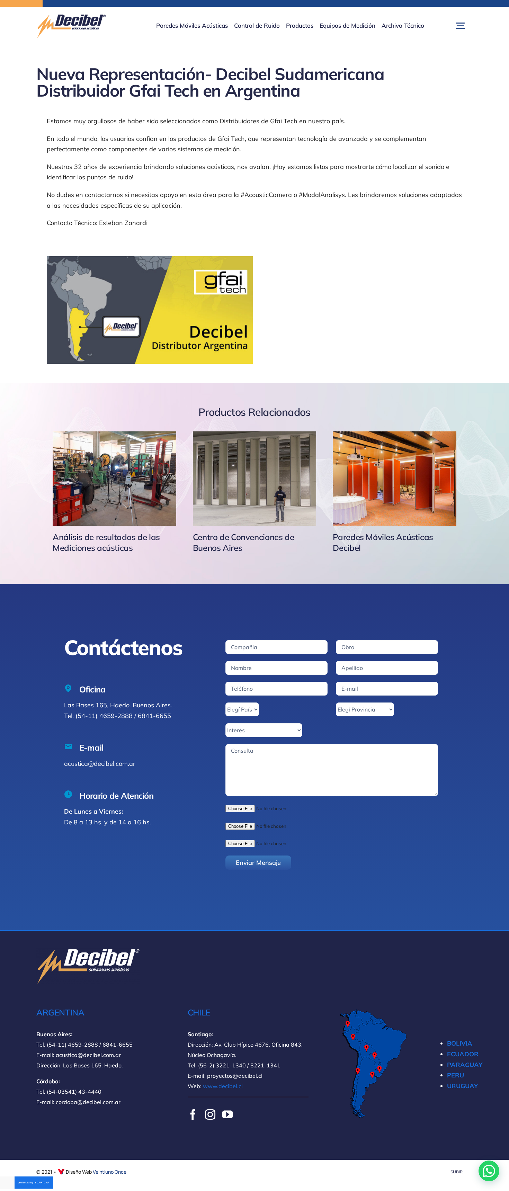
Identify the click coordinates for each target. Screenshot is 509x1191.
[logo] (71, 17)
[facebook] (193, 1114)
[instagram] (210, 1114)
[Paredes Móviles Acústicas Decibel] (394, 478)
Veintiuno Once (109, 1171)
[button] (489, 1171)
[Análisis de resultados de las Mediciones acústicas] (114, 478)
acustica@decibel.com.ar (99, 764)
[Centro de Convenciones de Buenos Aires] (254, 478)
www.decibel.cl (223, 1086)
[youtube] (227, 1114)
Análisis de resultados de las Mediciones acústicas (106, 542)
